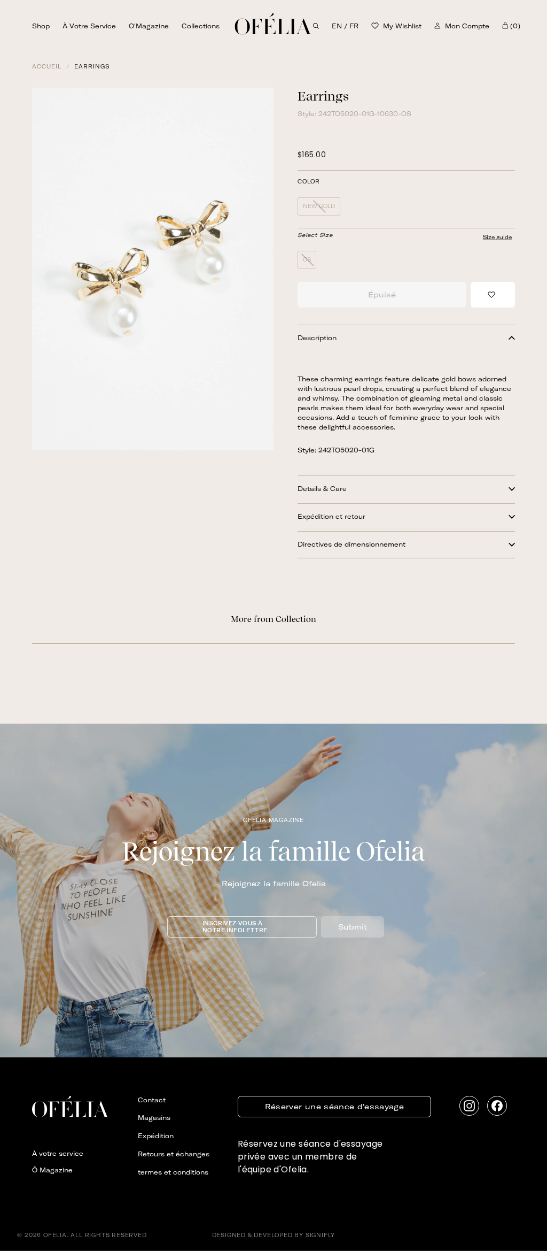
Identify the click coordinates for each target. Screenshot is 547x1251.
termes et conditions (173, 1172)
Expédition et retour (331, 516)
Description (317, 338)
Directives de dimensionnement (351, 544)
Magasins (154, 1118)
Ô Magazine (52, 1170)
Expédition (156, 1136)
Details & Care (322, 489)
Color (309, 182)
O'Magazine (149, 26)
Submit (352, 927)
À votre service (89, 26)
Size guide (497, 237)
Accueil (46, 66)
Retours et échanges (173, 1154)
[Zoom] (153, 269)
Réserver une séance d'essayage (334, 1106)
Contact (152, 1100)
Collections (201, 26)
